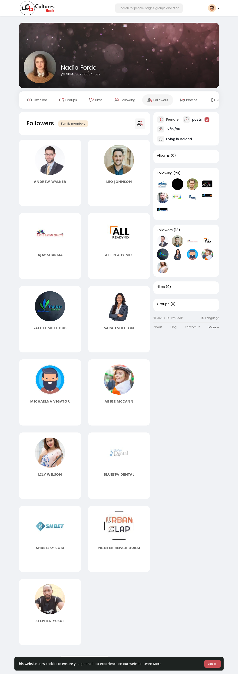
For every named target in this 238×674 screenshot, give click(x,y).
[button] (149, 8)
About (157, 327)
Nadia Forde (78, 68)
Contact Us (192, 327)
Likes (161, 287)
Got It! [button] (212, 663)
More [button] (212, 327)
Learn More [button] (152, 663)
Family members (73, 124)
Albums (163, 155)
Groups (163, 304)
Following (164, 173)
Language (211, 317)
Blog (173, 327)
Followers (165, 230)
